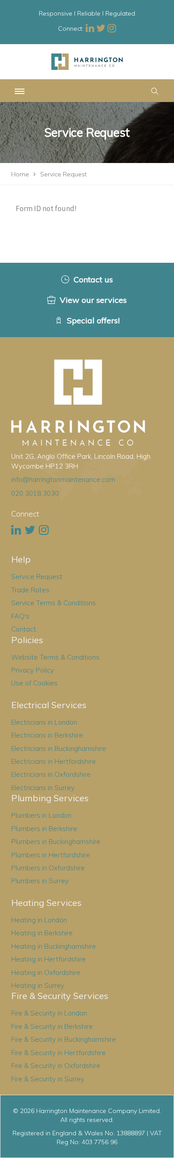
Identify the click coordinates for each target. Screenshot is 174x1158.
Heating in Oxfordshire (45, 972)
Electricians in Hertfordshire (53, 761)
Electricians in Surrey (43, 787)
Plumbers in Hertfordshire (50, 855)
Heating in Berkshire (42, 933)
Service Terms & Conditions (53, 603)
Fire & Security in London (49, 1013)
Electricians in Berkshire (47, 735)
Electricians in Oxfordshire (51, 774)
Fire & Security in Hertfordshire (58, 1052)
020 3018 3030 (35, 493)
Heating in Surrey (37, 985)
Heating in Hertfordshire (48, 959)
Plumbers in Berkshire (44, 828)
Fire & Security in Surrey (47, 1079)
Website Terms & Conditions (55, 657)
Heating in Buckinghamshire (53, 946)
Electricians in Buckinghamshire (58, 748)
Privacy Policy (32, 670)
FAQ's (20, 616)
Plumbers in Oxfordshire (48, 868)
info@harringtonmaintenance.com (63, 479)
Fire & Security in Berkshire (52, 1026)
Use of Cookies (34, 683)
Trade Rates (30, 590)
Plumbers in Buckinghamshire (55, 841)
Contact (23, 629)
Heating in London (39, 920)
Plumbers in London (41, 815)
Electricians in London (44, 722)
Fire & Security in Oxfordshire (55, 1065)
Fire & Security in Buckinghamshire (63, 1039)
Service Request (36, 576)
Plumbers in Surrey (40, 881)
